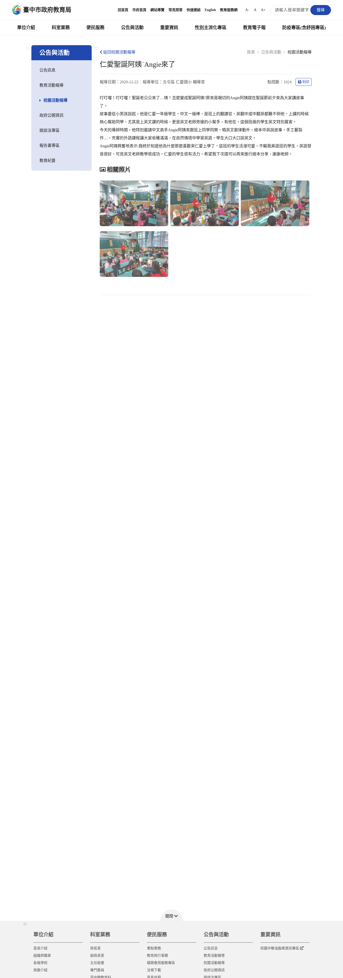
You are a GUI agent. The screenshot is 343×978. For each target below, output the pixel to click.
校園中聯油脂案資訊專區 (279, 948)
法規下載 (154, 970)
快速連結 (194, 10)
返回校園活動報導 (119, 52)
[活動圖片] (134, 203)
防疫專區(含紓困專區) (304, 27)
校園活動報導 (55, 100)
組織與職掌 (42, 955)
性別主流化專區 (210, 27)
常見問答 (175, 10)
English (210, 10)
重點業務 (154, 948)
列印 (305, 82)
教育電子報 (254, 27)
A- (247, 10)
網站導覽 (157, 10)
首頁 (251, 52)
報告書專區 (49, 145)
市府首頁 (139, 10)
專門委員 (97, 970)
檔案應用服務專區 (161, 963)
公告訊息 (47, 70)
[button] (171, 915)
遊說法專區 (49, 130)
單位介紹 (26, 27)
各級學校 (40, 963)
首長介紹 (40, 948)
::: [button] (24, 924)
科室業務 (61, 27)
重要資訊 (169, 27)
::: (27, 48)
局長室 (95, 948)
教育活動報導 (51, 85)
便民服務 (95, 27)
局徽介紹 (40, 970)
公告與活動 (132, 27)
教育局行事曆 (157, 955)
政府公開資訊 (51, 115)
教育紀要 (47, 160)
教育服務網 (229, 10)
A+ (263, 10)
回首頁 (123, 10)
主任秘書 (97, 963)
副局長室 (97, 955)
